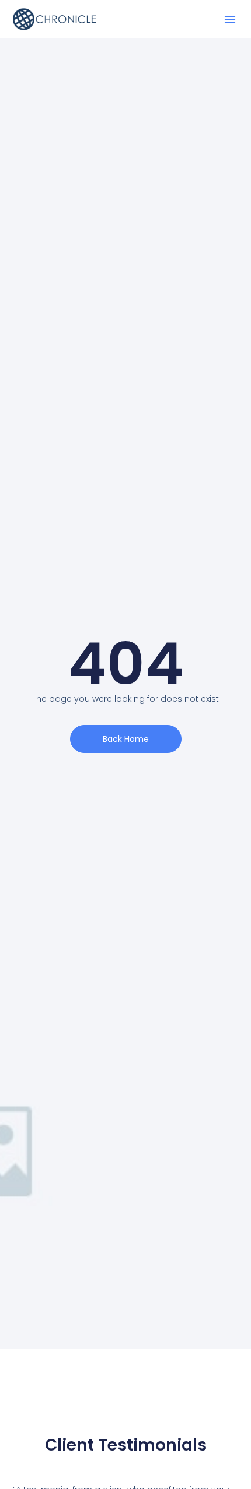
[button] (230, 19)
